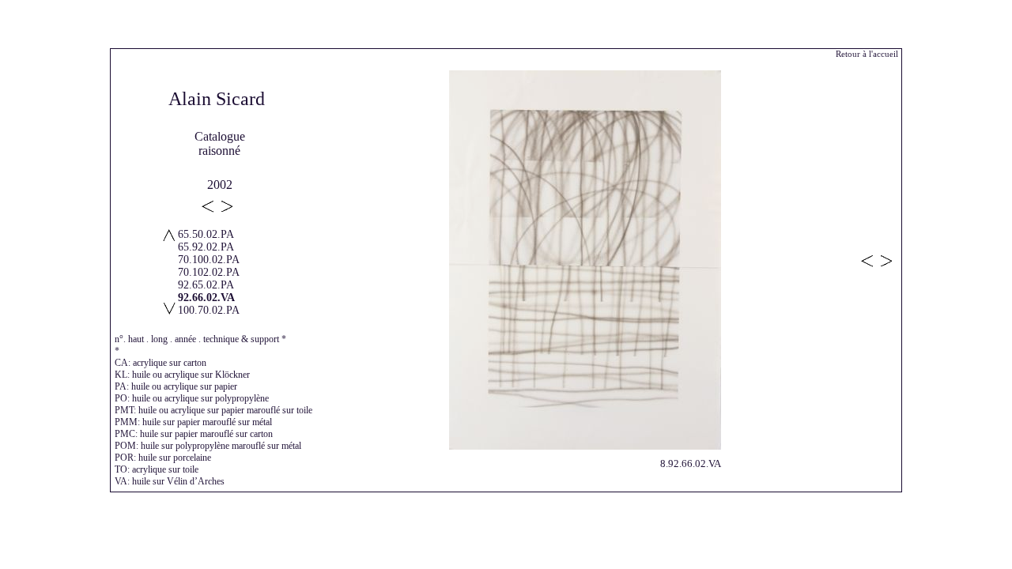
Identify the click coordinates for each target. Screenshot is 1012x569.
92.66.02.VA (206, 297)
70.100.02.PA (209, 260)
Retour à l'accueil (867, 53)
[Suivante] (585, 445)
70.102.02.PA (209, 272)
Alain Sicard (216, 99)
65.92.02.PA (206, 247)
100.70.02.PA (209, 310)
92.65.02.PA (206, 285)
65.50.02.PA (206, 234)
